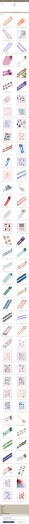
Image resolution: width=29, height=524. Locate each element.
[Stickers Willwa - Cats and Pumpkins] (7, 405)
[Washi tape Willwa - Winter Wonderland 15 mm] (21, 317)
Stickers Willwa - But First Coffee (7, 374)
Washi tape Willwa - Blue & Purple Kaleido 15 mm (7, 53)
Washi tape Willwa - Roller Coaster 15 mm (21, 258)
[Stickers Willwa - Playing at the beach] (7, 356)
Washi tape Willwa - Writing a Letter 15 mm (7, 259)
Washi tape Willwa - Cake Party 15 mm (21, 271)
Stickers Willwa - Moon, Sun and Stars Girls (7, 233)
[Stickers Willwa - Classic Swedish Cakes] (21, 495)
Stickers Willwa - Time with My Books (21, 167)
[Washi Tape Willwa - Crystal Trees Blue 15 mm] (7, 304)
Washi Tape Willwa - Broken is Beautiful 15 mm (21, 194)
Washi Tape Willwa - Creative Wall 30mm (21, 476)
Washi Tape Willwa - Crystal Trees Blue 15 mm (7, 310)
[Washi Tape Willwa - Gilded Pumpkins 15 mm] (21, 330)
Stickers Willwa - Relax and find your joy (21, 374)
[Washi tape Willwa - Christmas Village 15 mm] (7, 317)
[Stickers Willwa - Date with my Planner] (21, 381)
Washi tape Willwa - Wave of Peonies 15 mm (21, 79)
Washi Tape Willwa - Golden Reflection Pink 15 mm (21, 207)
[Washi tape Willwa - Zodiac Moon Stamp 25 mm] (7, 162)
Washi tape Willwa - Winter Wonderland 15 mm (22, 323)
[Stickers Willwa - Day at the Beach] (21, 343)
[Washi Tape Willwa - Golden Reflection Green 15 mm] (7, 278)
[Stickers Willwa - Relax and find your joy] (21, 368)
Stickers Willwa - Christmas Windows (7, 142)
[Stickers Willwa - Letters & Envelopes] (21, 136)
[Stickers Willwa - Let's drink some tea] (21, 356)
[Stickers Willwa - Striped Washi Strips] (21, 111)
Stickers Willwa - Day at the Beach (21, 349)
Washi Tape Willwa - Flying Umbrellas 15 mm (7, 463)
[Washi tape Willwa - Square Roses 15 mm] (7, 60)
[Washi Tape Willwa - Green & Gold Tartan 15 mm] (7, 291)
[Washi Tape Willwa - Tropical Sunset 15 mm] (21, 444)
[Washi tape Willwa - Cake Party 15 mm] (21, 266)
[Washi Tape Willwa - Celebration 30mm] (7, 470)
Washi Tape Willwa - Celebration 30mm (7, 476)
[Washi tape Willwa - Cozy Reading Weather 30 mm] (7, 86)
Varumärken (14, 12)
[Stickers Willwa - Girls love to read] (7, 495)
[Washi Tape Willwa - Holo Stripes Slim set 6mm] (7, 188)
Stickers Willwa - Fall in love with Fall (7, 399)
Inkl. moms (16, 5)
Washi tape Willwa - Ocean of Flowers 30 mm (7, 79)
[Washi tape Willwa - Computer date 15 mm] (21, 432)
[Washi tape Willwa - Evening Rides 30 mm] (21, 86)
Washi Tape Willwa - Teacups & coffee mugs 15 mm (7, 425)
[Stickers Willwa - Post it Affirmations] (7, 111)
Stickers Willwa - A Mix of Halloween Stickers (21, 412)
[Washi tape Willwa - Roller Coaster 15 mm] (21, 252)
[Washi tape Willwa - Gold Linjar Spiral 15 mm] (7, 21)
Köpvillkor (2, 507)
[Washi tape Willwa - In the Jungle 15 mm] (7, 432)
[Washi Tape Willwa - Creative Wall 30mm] (21, 470)
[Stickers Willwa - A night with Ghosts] (21, 393)
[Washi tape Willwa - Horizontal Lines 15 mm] (21, 47)
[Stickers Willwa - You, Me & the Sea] (21, 124)
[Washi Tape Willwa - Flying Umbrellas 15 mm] (7, 457)
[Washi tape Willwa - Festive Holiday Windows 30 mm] (7, 330)
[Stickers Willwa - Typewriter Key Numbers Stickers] (21, 227)
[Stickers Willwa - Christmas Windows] (7, 136)
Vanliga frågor (2, 509)
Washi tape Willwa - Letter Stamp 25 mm (7, 246)
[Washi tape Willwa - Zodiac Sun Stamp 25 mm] (21, 148)
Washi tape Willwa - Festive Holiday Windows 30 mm (7, 336)
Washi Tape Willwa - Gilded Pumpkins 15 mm (21, 336)
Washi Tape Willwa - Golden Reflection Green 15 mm (7, 284)
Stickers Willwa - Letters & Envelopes (21, 142)
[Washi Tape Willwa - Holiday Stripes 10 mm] (7, 148)
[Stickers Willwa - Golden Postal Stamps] (7, 175)
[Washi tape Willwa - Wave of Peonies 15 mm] (21, 73)
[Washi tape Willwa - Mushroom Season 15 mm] (21, 291)
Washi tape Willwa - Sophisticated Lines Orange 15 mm (21, 27)
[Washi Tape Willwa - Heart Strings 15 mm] (21, 240)
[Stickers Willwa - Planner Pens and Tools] (7, 381)
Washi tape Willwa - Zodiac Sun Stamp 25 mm (22, 155)
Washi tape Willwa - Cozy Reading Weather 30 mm (7, 92)
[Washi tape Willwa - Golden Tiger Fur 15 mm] (21, 34)
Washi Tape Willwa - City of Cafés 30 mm (21, 463)
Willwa (17, 12)
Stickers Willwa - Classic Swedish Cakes (21, 501)
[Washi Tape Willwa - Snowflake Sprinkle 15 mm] (21, 304)
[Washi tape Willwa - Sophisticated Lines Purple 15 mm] (7, 34)
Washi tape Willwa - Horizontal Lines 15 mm (21, 53)
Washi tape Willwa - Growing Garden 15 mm (7, 450)
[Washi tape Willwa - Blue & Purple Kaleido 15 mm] (7, 47)
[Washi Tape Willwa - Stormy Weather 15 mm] (21, 278)
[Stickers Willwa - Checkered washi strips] (21, 483)
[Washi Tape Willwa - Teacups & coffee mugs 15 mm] (7, 419)
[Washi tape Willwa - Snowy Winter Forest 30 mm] (21, 175)
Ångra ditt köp (2, 510)
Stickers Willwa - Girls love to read (7, 501)
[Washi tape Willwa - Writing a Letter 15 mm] (7, 252)
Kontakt (2, 508)
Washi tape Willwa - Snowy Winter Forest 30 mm (21, 181)
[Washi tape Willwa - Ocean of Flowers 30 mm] (7, 73)
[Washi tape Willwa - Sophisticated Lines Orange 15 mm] (21, 21)
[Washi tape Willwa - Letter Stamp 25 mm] (7, 240)
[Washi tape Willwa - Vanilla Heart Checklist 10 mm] (21, 419)
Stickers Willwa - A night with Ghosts (21, 399)
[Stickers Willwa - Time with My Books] (21, 162)
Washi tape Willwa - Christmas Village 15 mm (7, 323)
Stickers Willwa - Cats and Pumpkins (7, 411)
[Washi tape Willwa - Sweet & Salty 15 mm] (7, 99)
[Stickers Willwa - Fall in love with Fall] (7, 393)
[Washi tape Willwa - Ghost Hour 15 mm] (7, 343)
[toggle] (2, 4)
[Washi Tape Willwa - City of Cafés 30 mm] (21, 457)
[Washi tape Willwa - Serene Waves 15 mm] (21, 60)
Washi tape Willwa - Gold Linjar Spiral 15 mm (7, 27)
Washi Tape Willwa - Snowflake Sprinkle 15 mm (22, 310)
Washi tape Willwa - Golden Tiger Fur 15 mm (21, 40)
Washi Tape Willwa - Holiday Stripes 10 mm (7, 154)
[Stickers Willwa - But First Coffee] (7, 368)
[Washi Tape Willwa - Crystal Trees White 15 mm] (7, 214)
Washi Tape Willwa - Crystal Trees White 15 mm (7, 220)
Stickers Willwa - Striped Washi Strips (21, 117)
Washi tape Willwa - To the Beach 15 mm (7, 271)
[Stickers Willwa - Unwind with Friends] (21, 99)
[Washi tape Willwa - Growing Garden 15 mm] (7, 444)
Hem (12, 12)
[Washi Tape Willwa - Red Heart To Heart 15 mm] (7, 201)
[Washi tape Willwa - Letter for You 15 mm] (21, 214)
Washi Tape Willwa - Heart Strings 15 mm (22, 246)
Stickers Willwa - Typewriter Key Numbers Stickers (21, 233)
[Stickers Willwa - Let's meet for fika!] (7, 483)
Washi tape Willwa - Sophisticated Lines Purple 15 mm (7, 40)
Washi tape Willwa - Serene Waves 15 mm (21, 66)
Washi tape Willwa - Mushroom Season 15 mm (21, 297)
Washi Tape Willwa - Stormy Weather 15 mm (21, 284)
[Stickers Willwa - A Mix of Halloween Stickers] (21, 405)
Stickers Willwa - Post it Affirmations (7, 117)
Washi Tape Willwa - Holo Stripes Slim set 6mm (7, 194)
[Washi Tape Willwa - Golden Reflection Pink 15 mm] (21, 201)
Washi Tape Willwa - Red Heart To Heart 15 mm (7, 207)
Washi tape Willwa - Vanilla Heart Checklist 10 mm (22, 425)
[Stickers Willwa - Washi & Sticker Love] (7, 124)
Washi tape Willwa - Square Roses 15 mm (7, 66)
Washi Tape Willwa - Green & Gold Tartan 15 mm (7, 297)
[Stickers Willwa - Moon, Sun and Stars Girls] (7, 227)
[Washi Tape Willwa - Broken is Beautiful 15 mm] (21, 188)
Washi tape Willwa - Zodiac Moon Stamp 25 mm (7, 168)
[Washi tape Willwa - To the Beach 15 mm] (7, 266)
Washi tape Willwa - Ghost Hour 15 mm (7, 349)
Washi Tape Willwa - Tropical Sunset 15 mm (21, 450)
